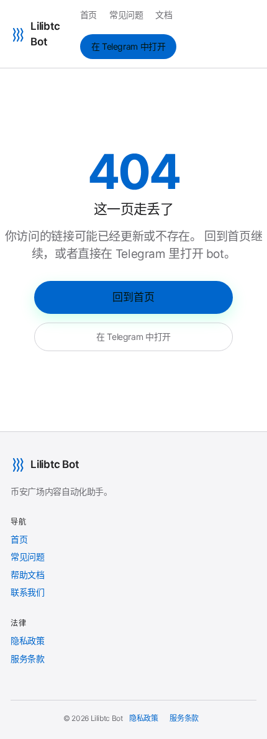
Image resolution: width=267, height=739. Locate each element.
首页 (88, 14)
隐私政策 (28, 640)
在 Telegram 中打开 (128, 46)
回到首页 (133, 297)
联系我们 (28, 592)
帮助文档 (28, 574)
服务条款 (28, 658)
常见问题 (126, 14)
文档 (163, 14)
